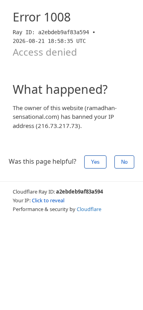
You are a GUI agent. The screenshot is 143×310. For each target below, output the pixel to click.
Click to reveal (48, 200)
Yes (95, 162)
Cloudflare (89, 209)
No (124, 162)
